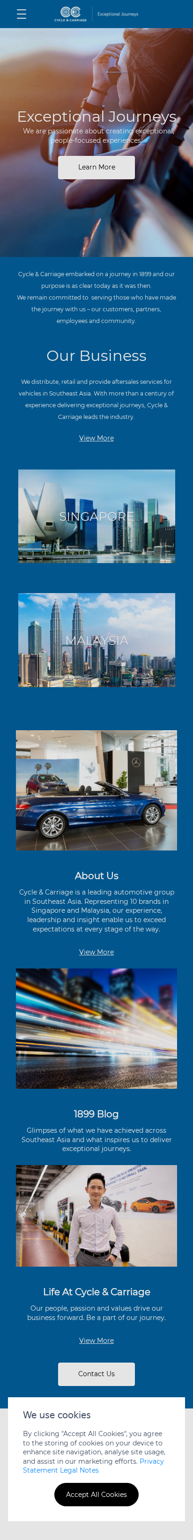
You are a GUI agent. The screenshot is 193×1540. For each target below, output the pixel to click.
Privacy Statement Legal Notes (93, 1466)
